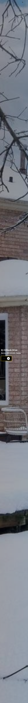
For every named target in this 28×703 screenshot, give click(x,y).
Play (4, 358)
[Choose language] (22, 2)
